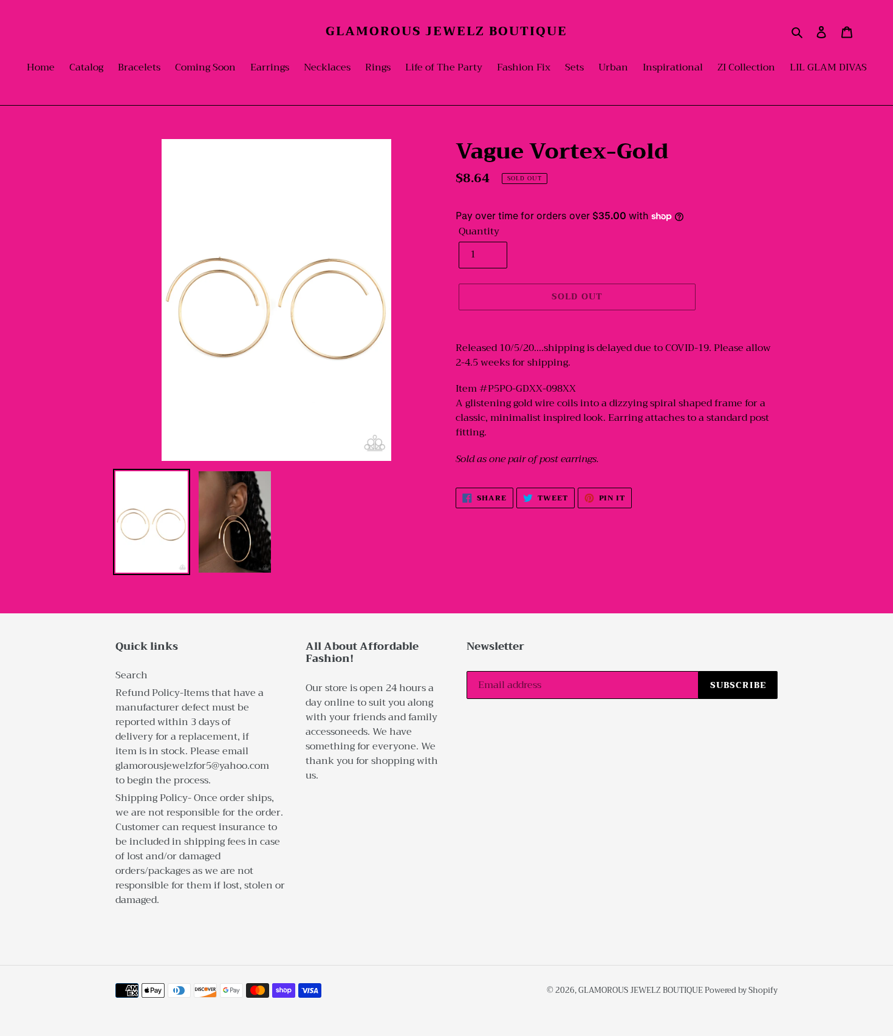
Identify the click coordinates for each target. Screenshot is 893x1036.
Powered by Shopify (741, 990)
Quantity (479, 231)
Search (131, 675)
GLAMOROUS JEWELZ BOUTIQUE (446, 31)
